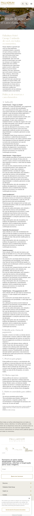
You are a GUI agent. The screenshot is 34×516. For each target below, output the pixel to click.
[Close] (29, 498)
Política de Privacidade (17, 515)
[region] (15, 505)
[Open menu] (31, 3)
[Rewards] (22, 3)
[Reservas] (26, 3)
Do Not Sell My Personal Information (16, 509)
